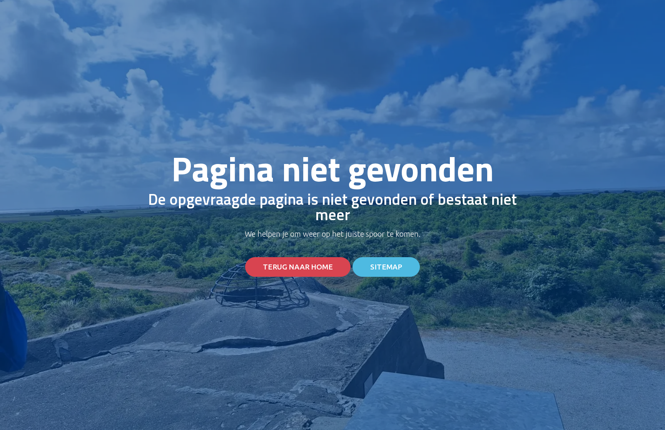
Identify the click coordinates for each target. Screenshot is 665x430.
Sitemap (386, 267)
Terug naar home (298, 267)
